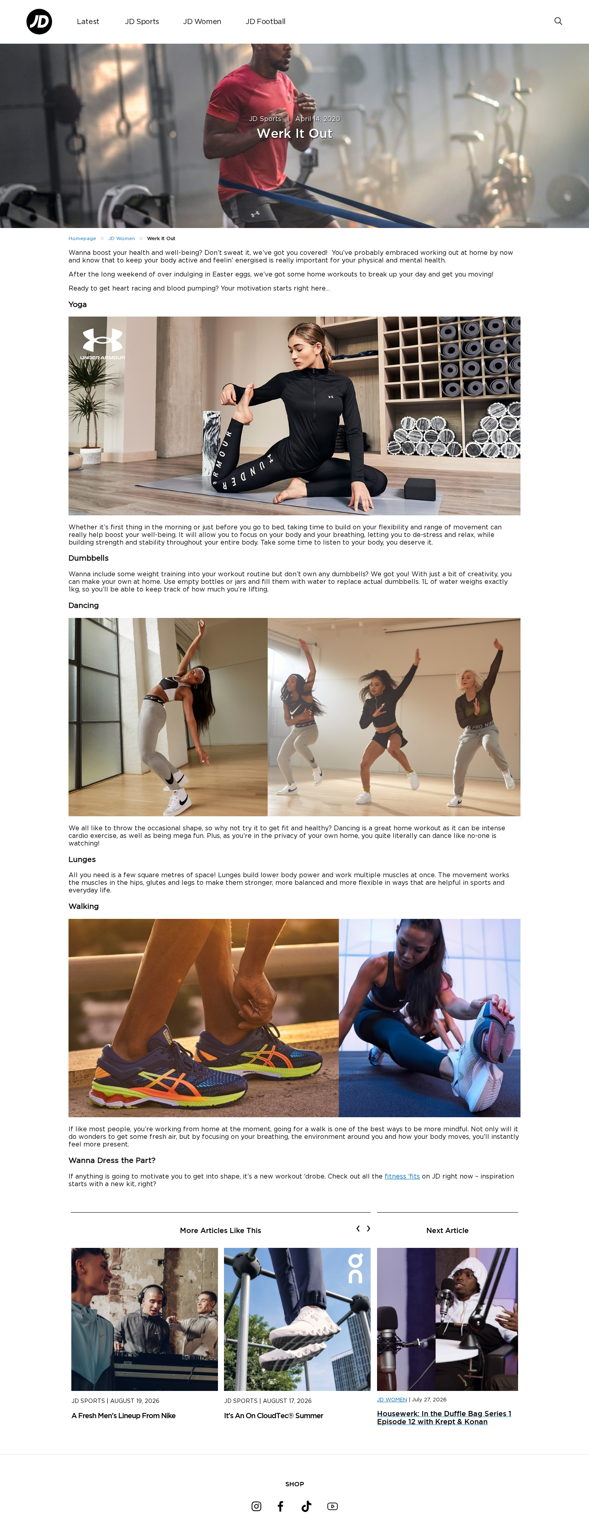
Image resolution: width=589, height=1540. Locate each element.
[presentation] (358, 1228)
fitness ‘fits (402, 1176)
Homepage (82, 238)
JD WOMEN (392, 1400)
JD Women (202, 22)
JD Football (266, 22)
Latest (88, 22)
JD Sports (142, 22)
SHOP (294, 1484)
